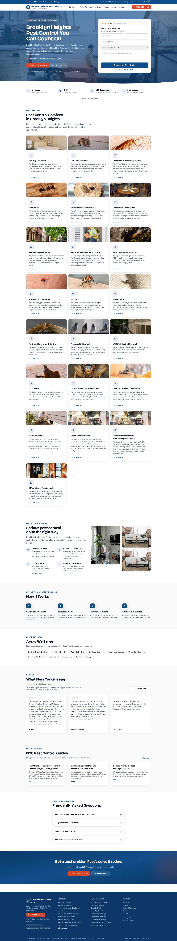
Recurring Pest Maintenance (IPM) (69, 922)
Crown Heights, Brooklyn (37, 657)
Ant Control (62, 911)
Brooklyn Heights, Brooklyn (37, 652)
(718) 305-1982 (142, 7)
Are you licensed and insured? (67, 823)
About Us (126, 902)
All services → (63, 928)
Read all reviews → (141, 689)
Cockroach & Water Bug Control (69, 908)
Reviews (98, 7)
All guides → (146, 758)
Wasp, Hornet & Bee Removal (68, 914)
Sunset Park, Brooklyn (84, 657)
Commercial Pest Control (66, 916)
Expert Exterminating (77, 938)
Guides (106, 7)
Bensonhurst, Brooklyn (116, 652)
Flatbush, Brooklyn (77, 652)
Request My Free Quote (124, 65)
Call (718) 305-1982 (39, 65)
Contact (121, 7)
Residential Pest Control (66, 919)
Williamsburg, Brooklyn (136, 652)
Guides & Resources (129, 908)
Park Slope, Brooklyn (59, 652)
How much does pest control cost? (69, 840)
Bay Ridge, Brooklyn (96, 652)
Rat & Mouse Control (65, 905)
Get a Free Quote (59, 65)
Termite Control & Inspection (68, 925)
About (114, 7)
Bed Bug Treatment (64, 902)
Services (72, 7)
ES (149, 2)
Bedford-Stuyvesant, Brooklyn (61, 657)
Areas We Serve (86, 7)
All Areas (126, 914)
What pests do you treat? (65, 831)
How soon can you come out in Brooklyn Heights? (75, 814)
